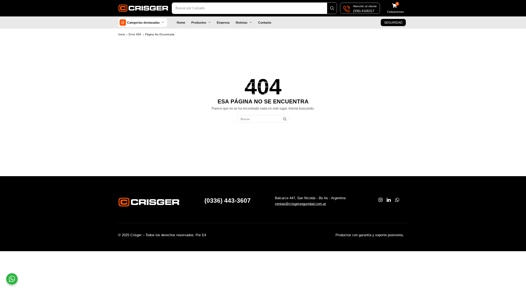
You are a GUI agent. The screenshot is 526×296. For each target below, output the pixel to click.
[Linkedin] (389, 200)
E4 (204, 235)
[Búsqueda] (332, 8)
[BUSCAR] (285, 119)
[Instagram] (380, 200)
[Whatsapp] (397, 200)
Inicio (121, 34)
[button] (395, 8)
